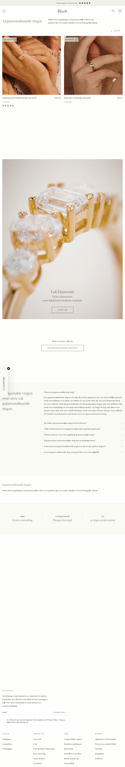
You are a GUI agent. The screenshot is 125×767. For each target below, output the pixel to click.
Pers (35, 744)
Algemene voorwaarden (105, 739)
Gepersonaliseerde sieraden (62, 348)
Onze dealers (39, 759)
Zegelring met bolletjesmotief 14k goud (19, 98)
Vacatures (37, 763)
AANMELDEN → (60, 712)
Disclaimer (99, 754)
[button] (4, 383)
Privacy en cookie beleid (105, 744)
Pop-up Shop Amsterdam (44, 749)
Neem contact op (71, 759)
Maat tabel (68, 749)
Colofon (98, 759)
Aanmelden (7, 744)
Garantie (98, 749)
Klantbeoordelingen (73, 744)
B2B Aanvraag (39, 754)
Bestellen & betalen (72, 754)
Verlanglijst (7, 749)
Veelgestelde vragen (73, 739)
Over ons (37, 739)
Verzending (69, 763)
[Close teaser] (8, 368)
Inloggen (6, 739)
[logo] (62, 11)
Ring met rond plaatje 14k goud (77, 98)
